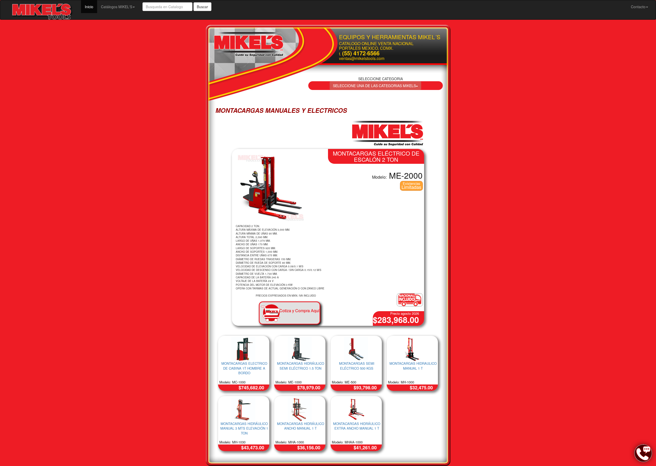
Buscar (202, 6)
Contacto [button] (638, 6)
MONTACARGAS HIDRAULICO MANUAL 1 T (413, 366)
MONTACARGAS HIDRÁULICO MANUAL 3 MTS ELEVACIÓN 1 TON (244, 428)
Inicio (91, 6)
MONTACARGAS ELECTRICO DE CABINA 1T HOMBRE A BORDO (244, 368)
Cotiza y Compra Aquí (299, 310)
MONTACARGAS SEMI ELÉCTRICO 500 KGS (356, 366)
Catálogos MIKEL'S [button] (116, 6)
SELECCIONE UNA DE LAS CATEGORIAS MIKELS (374, 85)
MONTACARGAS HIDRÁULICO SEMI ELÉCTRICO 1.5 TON (300, 366)
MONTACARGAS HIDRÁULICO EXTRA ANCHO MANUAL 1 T (356, 426)
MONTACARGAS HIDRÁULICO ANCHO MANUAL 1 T (300, 426)
